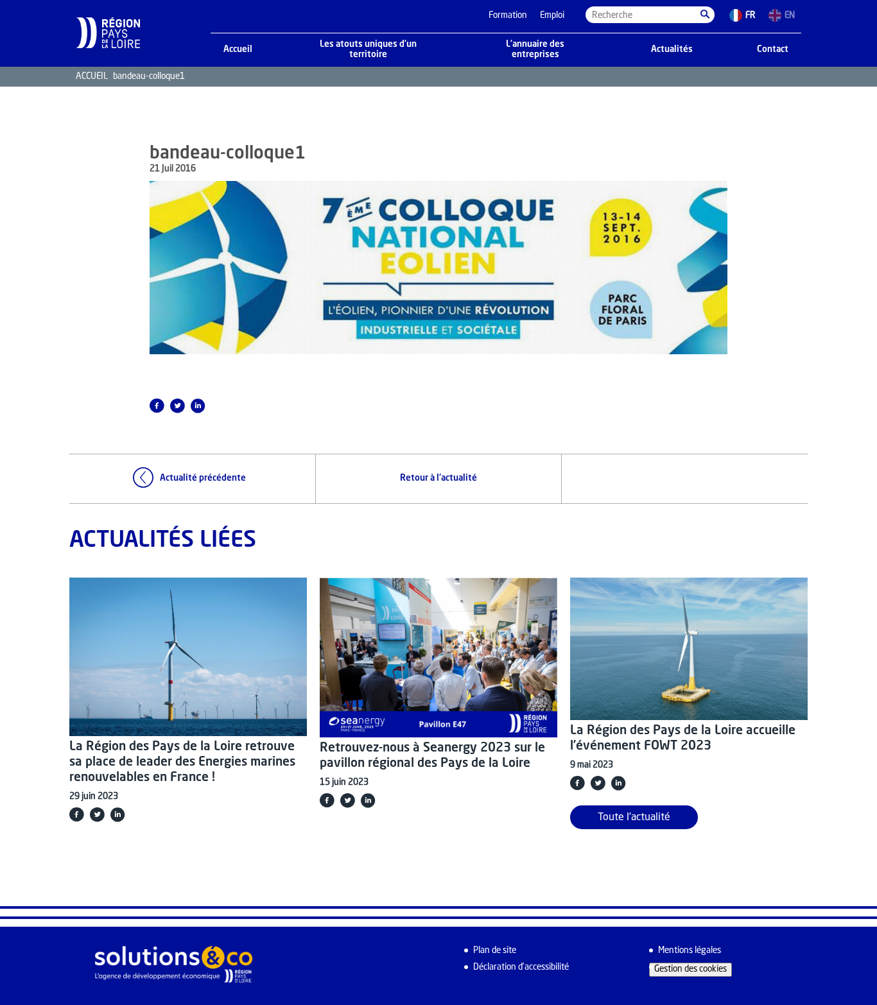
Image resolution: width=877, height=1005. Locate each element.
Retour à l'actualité (438, 478)
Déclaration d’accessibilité (521, 967)
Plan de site (494, 951)
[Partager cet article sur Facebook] (156, 406)
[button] (705, 14)
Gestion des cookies (690, 969)
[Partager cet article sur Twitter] (177, 406)
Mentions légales (689, 951)
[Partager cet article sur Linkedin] (197, 406)
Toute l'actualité (634, 817)
